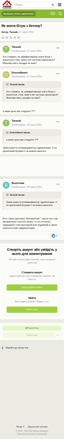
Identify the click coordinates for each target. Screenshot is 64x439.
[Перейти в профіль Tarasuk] (6, 49)
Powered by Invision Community (32, 434)
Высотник (18, 183)
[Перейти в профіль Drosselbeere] (6, 74)
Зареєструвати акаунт (32, 287)
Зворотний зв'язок (38, 426)
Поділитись (33, 328)
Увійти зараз (32, 309)
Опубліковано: (27, 51)
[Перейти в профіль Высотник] (6, 185)
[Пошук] (53, 4)
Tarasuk (13, 32)
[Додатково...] (57, 48)
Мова (19, 426)
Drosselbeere (19, 72)
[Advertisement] (27, 167)
